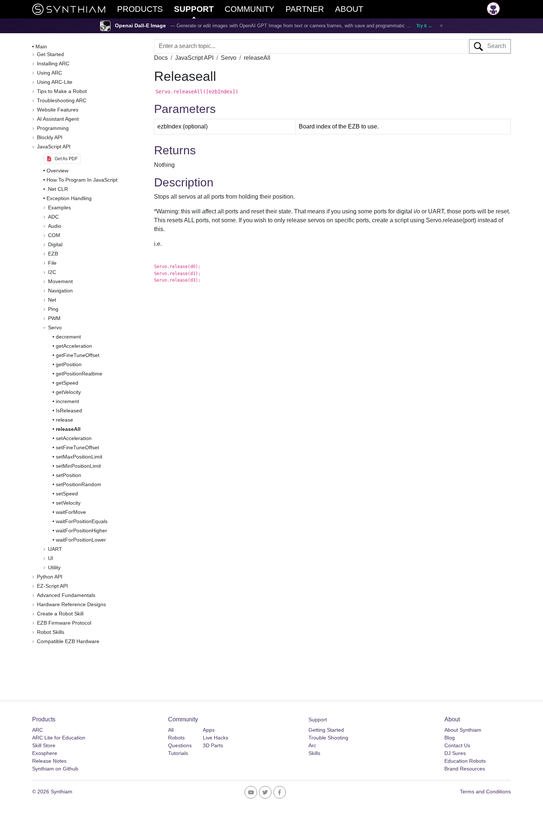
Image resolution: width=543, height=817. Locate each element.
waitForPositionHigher (81, 530)
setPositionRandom (78, 484)
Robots (176, 738)
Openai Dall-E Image (140, 25)
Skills (314, 753)
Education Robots (465, 761)
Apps (209, 730)
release (64, 420)
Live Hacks (215, 738)
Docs (161, 58)
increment (67, 401)
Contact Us (457, 745)
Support (317, 719)
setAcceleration (74, 438)
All (171, 730)
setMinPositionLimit (78, 466)
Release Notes (49, 761)
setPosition (68, 475)
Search (494, 46)
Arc (312, 745)
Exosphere (44, 753)
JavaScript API (194, 58)
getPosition (69, 364)
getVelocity (68, 392)
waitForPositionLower (81, 540)
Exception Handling (69, 198)
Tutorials (178, 753)
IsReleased (69, 410)
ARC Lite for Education (58, 738)
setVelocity (68, 503)
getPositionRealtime (79, 374)
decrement (68, 337)
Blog (449, 738)
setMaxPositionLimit (79, 457)
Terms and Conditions (485, 791)
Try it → (424, 25)
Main (41, 46)
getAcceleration (74, 346)
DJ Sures (455, 753)
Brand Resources (464, 769)
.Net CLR (57, 189)
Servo (228, 58)
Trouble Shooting (328, 738)
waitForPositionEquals (81, 521)
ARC (37, 730)
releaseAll (68, 429)
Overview (57, 171)
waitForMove (71, 512)
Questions (180, 745)
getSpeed (67, 383)
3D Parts (213, 745)
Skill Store (43, 745)
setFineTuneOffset (77, 447)
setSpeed (67, 494)
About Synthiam (462, 730)
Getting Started (326, 730)
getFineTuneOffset (77, 355)
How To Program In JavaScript (82, 180)
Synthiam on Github (55, 769)
